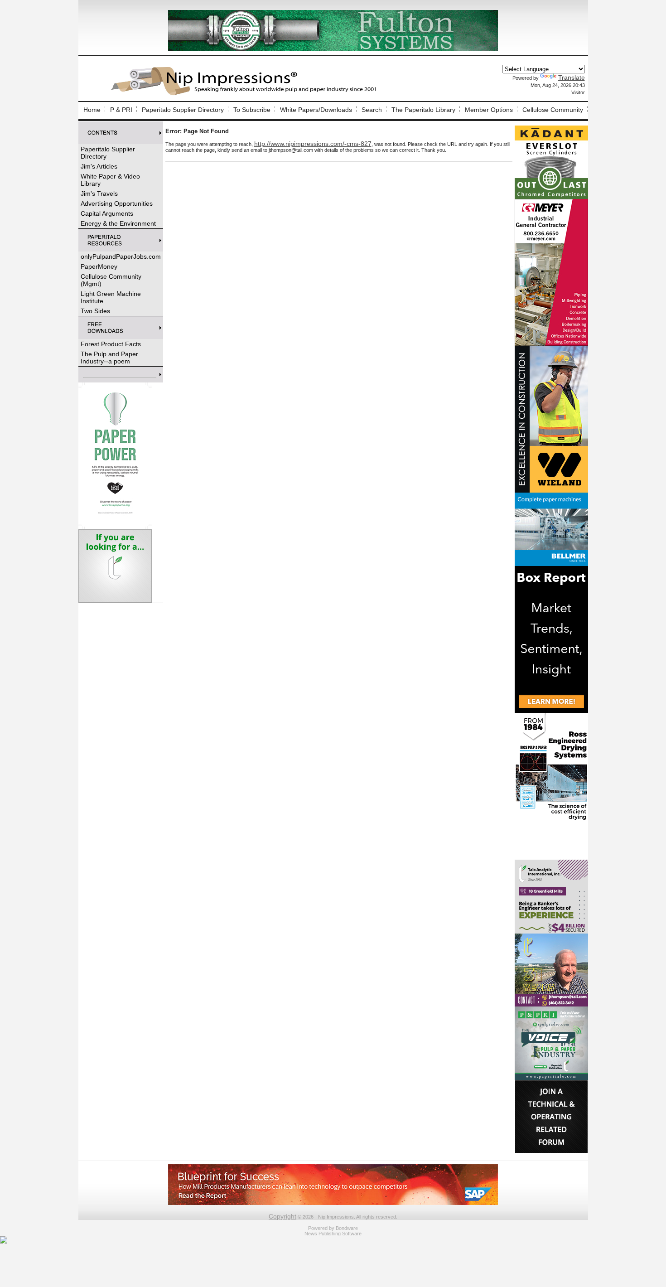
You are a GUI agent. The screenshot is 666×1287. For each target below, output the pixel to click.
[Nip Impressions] (246, 93)
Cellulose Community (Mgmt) (111, 280)
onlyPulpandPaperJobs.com (121, 256)
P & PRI (121, 109)
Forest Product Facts (111, 344)
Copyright (282, 1216)
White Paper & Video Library (110, 180)
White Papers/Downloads (316, 109)
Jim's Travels (99, 193)
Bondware (347, 1228)
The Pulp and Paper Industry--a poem (109, 357)
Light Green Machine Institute (111, 297)
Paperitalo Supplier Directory (183, 109)
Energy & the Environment (118, 223)
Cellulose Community (552, 109)
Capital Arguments (107, 213)
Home (92, 109)
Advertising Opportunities (117, 203)
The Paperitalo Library (423, 109)
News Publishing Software (333, 1233)
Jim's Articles (99, 166)
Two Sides (95, 310)
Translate (571, 77)
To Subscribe (251, 109)
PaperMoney (99, 266)
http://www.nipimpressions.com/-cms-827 (313, 143)
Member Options (489, 109)
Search (372, 109)
